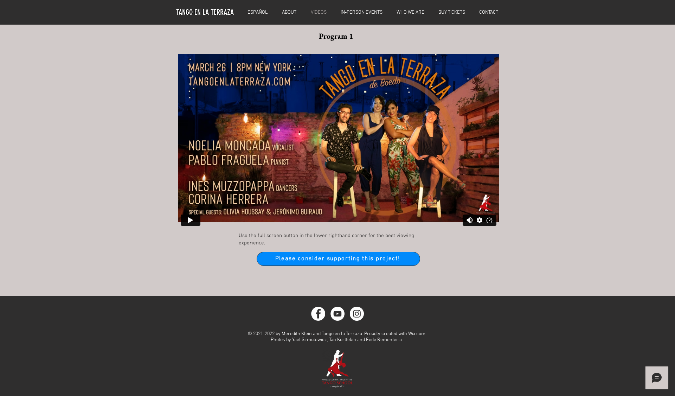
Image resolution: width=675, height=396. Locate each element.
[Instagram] (357, 314)
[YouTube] (337, 314)
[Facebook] (318, 314)
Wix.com (416, 334)
